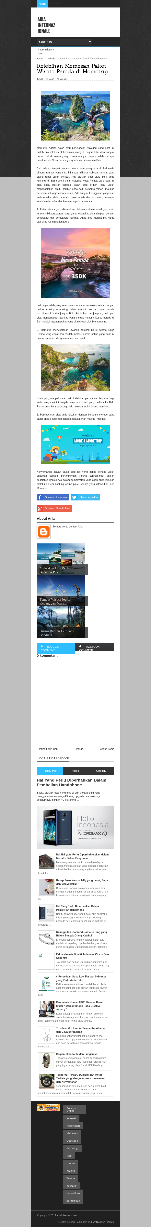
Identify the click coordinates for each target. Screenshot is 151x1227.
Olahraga (72, 1140)
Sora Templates (78, 1222)
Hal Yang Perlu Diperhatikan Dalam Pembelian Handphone (71, 782)
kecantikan (73, 1193)
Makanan (72, 1133)
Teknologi (72, 1148)
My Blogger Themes (103, 1222)
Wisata (70, 1178)
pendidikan (73, 1200)
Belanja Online (71, 1109)
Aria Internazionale (46, 25)
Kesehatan (73, 1125)
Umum (70, 1163)
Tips (69, 1155)
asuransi (71, 1185)
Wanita (70, 1170)
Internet (71, 1118)
